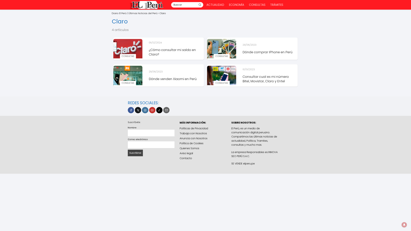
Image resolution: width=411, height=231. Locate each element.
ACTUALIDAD (215, 5)
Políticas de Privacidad (194, 128)
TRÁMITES (276, 5)
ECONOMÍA (236, 5)
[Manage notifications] (404, 224)
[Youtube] (152, 110)
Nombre (132, 127)
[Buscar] (200, 4)
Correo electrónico (138, 139)
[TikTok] (159, 110)
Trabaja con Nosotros (193, 133)
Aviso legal (186, 153)
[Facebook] (131, 110)
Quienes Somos (189, 148)
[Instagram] (145, 110)
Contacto (186, 158)
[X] (138, 110)
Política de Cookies (191, 143)
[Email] (166, 110)
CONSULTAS (257, 5)
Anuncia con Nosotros (193, 138)
